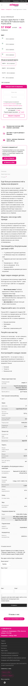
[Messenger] (5, 682)
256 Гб (3, 68)
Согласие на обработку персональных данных (12, 105)
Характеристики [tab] (5, 174)
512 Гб (3, 73)
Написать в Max (6, 672)
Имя (2, 588)
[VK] (10, 682)
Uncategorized (8, 9)
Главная (2, 9)
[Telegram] (7, 682)
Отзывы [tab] (4, 177)
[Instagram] (2, 682)
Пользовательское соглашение (9, 103)
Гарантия (3, 643)
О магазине (4, 645)
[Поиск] (25, 5)
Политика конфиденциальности (9, 653)
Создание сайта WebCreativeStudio (10, 660)
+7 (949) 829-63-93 (5, 1)
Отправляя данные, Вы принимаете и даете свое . (12, 103)
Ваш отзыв (4, 568)
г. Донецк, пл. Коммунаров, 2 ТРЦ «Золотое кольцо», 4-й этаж (13, 632)
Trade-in (3, 641)
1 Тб (3, 77)
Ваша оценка (5, 561)
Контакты (4, 648)
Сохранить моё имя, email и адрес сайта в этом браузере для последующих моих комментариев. (14, 599)
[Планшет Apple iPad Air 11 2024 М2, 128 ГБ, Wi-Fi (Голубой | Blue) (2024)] (8, 44)
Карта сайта (4, 650)
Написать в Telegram (7, 675)
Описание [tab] (3, 171)
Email (16, 588)
